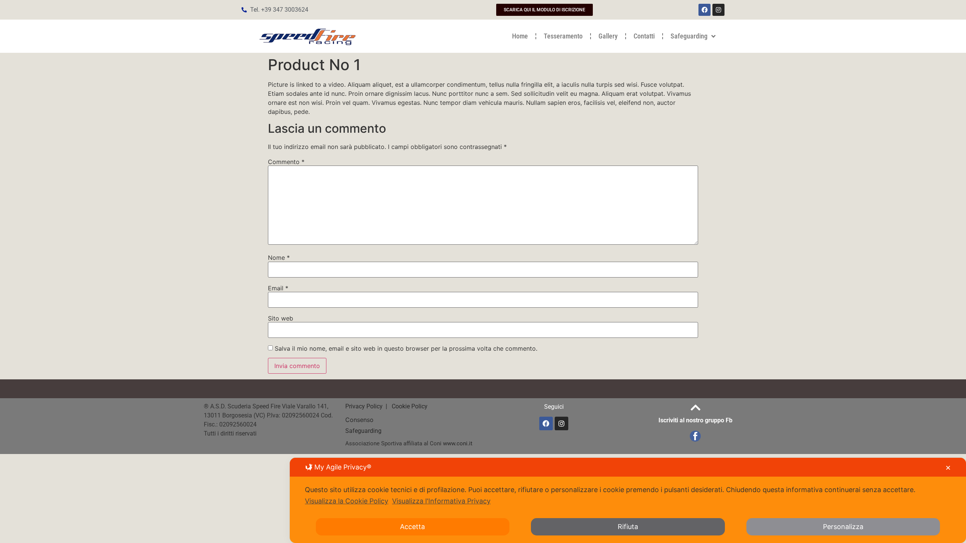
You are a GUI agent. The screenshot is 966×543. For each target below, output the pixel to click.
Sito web (280, 318)
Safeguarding (689, 36)
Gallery (608, 36)
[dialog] (628, 500)
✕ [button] (948, 468)
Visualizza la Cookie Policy (346, 501)
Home (520, 36)
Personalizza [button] (843, 527)
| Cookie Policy (406, 406)
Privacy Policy (364, 406)
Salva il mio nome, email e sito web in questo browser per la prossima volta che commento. (406, 348)
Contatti (644, 36)
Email (278, 288)
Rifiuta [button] (628, 527)
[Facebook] (704, 10)
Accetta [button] (412, 527)
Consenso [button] (359, 419)
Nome (279, 258)
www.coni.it (457, 443)
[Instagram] (718, 10)
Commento (286, 162)
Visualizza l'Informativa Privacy (441, 501)
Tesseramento (563, 36)
